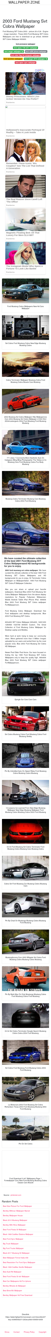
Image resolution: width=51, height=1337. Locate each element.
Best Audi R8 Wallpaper (12, 1271)
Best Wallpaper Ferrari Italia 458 (15, 1257)
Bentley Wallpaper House (13, 1215)
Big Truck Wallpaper (11, 1243)
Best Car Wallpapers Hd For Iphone (17, 1281)
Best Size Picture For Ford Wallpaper (17, 1206)
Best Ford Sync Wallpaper (13, 1239)
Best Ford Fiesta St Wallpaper (14, 1229)
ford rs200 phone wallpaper (36, 51)
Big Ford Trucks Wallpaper (13, 1248)
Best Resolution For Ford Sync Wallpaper (19, 1262)
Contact (16, 1332)
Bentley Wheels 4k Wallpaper (14, 1286)
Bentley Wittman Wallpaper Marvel (16, 1211)
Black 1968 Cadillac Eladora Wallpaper (18, 1234)
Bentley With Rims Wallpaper (14, 1225)
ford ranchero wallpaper (13, 59)
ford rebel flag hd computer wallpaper (25, 55)
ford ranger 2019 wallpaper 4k (36, 59)
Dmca (7, 1332)
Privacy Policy (29, 1332)
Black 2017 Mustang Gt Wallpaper (16, 1253)
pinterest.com (16, 1195)
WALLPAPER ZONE (24, 2)
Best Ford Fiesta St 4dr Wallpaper (16, 1276)
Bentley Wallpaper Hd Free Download (17, 1295)
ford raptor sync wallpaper (25, 62)
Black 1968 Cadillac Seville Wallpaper (17, 1267)
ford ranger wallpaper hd (13, 51)
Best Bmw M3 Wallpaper (12, 1290)
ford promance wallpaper (25, 44)
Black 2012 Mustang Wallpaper (15, 1220)
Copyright (42, 1332)
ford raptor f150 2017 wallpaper (25, 48)
